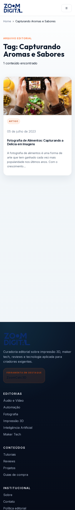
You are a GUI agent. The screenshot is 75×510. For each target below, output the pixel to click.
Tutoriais (9, 454)
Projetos (9, 468)
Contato (9, 501)
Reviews (9, 461)
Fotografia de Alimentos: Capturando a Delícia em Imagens (35, 142)
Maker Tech (12, 434)
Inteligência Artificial (17, 428)
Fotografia (10, 414)
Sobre (7, 495)
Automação (11, 407)
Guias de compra (15, 475)
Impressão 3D (13, 421)
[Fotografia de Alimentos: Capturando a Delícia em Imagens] (37, 96)
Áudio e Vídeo (13, 400)
